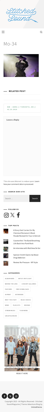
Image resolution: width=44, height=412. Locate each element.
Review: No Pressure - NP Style (25, 262)
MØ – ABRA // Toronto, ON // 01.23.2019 (21, 108)
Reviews (27, 305)
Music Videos (26, 300)
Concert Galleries (29, 284)
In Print (8, 294)
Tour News (23, 310)
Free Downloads (22, 289)
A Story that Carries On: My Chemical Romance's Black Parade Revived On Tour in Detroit (26, 233)
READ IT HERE (22, 373)
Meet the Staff (11, 300)
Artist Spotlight (25, 278)
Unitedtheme (36, 407)
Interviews (19, 294)
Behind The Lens (11, 284)
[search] (40, 32)
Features (8, 289)
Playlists (16, 305)
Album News (9, 278)
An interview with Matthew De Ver (26, 248)
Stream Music (10, 310)
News (7, 305)
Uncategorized (11, 316)
